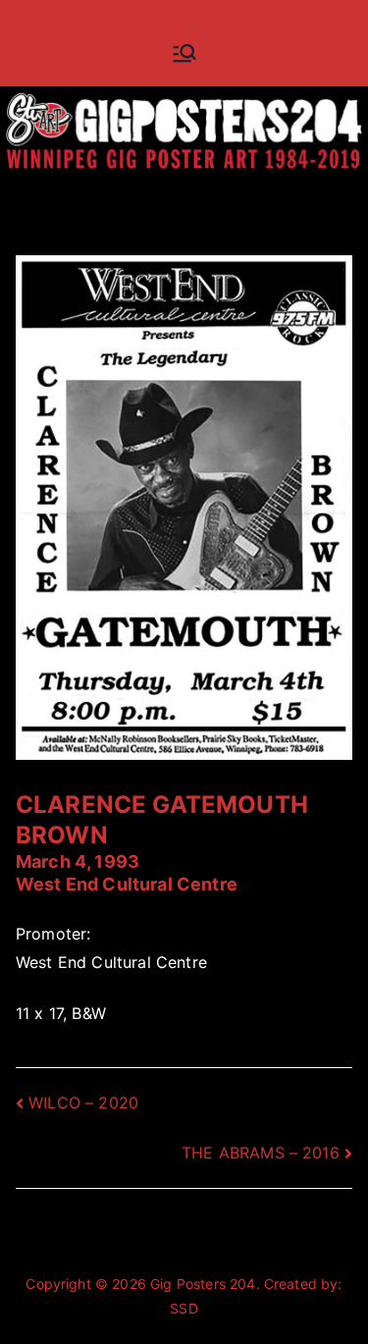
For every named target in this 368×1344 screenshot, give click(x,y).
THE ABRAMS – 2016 (261, 1152)
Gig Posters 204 (202, 1283)
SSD (183, 1308)
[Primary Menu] (184, 53)
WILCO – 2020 (83, 1102)
